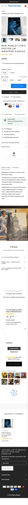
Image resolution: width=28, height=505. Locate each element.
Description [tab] (6, 167)
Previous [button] (3, 27)
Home (3, 11)
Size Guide (24, 76)
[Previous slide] (3, 328)
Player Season (5, 430)
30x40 (12, 80)
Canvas (12, 72)
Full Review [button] (9, 342)
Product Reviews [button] (14, 348)
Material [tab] (15, 167)
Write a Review (14, 364)
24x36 (4, 80)
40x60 (19, 80)
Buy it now (14, 92)
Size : (5, 77)
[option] (14, 26)
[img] (10, 314)
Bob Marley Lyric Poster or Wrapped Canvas (7, 435)
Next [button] (25, 27)
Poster (5, 72)
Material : (6, 69)
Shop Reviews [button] (14, 351)
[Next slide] (25, 328)
